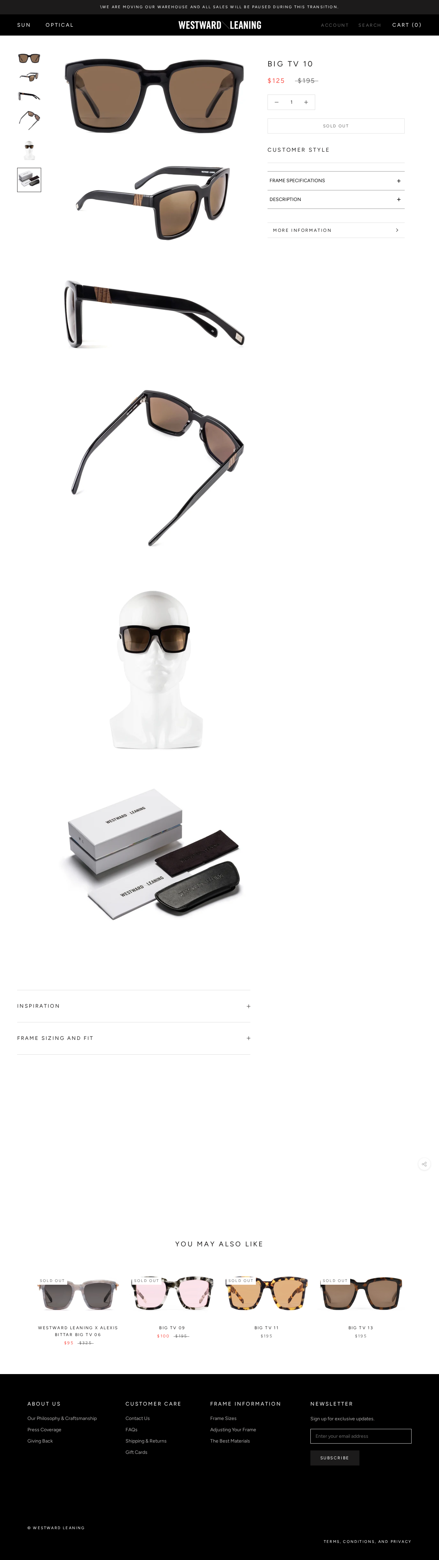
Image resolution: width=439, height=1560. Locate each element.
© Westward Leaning (56, 1528)
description (335, 199)
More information (302, 230)
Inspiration (38, 1006)
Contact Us (138, 1418)
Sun (24, 25)
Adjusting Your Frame (233, 1430)
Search (370, 25)
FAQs (132, 1430)
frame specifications (335, 180)
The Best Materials (230, 1441)
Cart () (407, 25)
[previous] (21, 1302)
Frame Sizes (223, 1418)
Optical (60, 25)
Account (335, 25)
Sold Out (336, 126)
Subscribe (334, 1458)
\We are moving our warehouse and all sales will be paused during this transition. (219, 7)
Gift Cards (136, 1452)
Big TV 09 (172, 1327)
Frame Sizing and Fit (55, 1038)
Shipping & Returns (146, 1441)
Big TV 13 (361, 1327)
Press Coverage (44, 1430)
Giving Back (40, 1441)
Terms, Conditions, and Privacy (368, 1541)
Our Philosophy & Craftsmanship (62, 1418)
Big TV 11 (266, 1327)
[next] (417, 1302)
